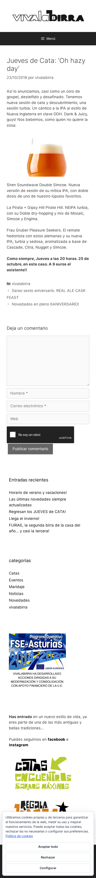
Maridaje (17, 587)
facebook (56, 739)
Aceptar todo (48, 846)
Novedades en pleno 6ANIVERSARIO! (45, 304)
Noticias (16, 593)
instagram (18, 745)
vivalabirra (21, 283)
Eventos (16, 580)
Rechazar (48, 857)
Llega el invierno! (24, 518)
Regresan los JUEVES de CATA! (37, 511)
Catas (14, 573)
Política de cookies (19, 836)
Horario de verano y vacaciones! (38, 492)
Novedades (19, 600)
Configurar (48, 868)
